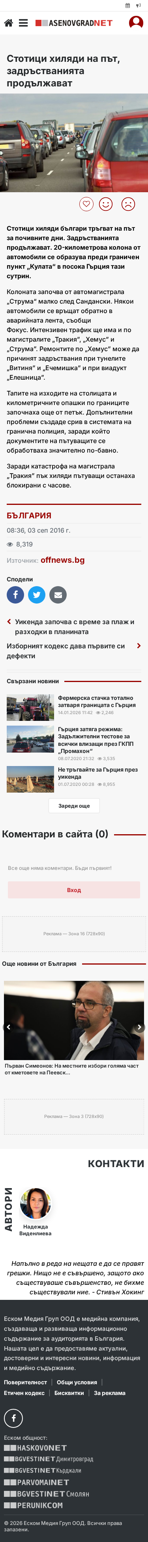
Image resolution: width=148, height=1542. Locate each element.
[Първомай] (36, 1482)
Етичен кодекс (24, 1392)
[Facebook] (13, 1418)
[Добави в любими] (87, 204)
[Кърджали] (42, 1471)
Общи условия (77, 1382)
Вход (74, 890)
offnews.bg (63, 560)
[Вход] (136, 23)
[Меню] (23, 23)
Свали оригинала (28, 102)
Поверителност (25, 1382)
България (29, 515)
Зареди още (74, 806)
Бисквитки (69, 1392)
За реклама (110, 1392)
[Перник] (33, 1505)
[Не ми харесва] (131, 204)
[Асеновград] (74, 23)
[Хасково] (35, 1448)
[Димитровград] (48, 1459)
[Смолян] (46, 1494)
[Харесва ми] (109, 204)
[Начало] (8, 23)
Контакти (116, 1164)
